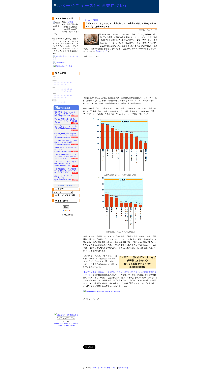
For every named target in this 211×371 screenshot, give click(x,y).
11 (67, 85)
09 (62, 85)
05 (68, 83)
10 (65, 85)
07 (56, 85)
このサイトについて (99, 368)
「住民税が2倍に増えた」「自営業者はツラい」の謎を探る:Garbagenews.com (65, 141)
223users (74, 130)
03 (62, 83)
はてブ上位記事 (64, 108)
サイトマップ (112, 368)
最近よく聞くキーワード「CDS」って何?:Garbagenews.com (63, 177)
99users (75, 166)
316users (74, 116)
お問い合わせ (123, 368)
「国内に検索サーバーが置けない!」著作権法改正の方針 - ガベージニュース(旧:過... (65, 170)
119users (74, 158)
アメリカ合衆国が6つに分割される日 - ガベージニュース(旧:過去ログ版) (65, 120)
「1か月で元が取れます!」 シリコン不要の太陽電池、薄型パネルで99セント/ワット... (65, 156)
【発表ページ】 (101, 51)
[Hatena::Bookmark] (66, 186)
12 (70, 85)
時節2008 (94, 20)
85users (75, 180)
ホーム (87, 20)
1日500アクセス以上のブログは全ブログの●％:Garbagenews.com (65, 149)
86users (75, 173)
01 (56, 78)
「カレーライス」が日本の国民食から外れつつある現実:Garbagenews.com (65, 163)
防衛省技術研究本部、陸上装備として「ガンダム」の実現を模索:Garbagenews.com (65, 134)
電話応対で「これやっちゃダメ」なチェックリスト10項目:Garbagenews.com (64, 113)
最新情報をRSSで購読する (67, 315)
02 (59, 78)
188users (74, 144)
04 (65, 83)
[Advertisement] (135, 76)
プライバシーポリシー (66, 326)
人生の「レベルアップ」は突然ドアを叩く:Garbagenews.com (65, 127)
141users (74, 151)
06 (71, 83)
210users (74, 137)
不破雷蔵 (69, 22)
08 (59, 85)
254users (74, 123)
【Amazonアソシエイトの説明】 (66, 324)
